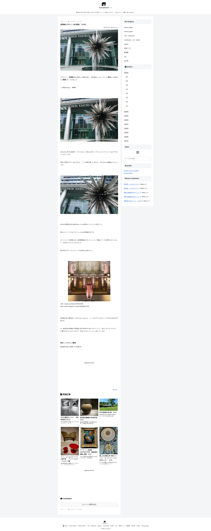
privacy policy (145, 525)
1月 (127, 106)
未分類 (133, 525)
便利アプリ (122, 525)
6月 (127, 85)
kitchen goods (81, 525)
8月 (127, 81)
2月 (127, 102)
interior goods (72, 525)
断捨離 (128, 525)
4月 (127, 93)
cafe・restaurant (91, 525)
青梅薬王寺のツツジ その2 (132, 201)
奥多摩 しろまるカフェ (131, 184)
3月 (127, 97)
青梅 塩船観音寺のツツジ (132, 192)
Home (66, 525)
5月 (127, 89)
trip (116, 525)
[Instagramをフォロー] (137, 152)
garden (99, 525)
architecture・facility (108, 525)
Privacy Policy (128, 173)
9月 (127, 77)
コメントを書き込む (89, 504)
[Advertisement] (89, 375)
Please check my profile (131, 171)
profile (138, 525)
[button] (149, 159)
